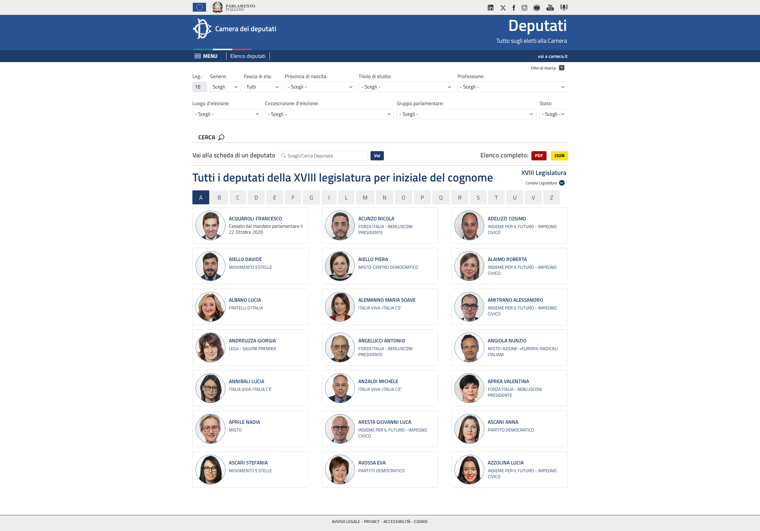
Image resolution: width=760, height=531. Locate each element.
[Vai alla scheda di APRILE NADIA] (210, 429)
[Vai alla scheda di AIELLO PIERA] (340, 266)
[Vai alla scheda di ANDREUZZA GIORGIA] (210, 347)
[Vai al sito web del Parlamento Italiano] (233, 6)
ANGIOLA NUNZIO (507, 340)
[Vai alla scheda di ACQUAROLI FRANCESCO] (210, 225)
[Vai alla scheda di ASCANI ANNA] (469, 429)
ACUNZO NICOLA (376, 218)
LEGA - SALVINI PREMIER (252, 348)
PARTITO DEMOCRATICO (511, 429)
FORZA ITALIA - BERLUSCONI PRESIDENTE (385, 229)
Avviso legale (346, 521)
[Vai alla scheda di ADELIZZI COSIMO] (469, 225)
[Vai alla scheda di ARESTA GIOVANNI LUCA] (340, 429)
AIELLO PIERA (373, 259)
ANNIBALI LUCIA (246, 381)
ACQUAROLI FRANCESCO (255, 218)
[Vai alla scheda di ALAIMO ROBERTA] (469, 266)
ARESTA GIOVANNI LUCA (384, 422)
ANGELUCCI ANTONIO (381, 340)
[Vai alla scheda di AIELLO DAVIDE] (210, 266)
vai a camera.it (553, 56)
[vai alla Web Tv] (536, 6)
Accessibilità (397, 521)
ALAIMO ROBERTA (507, 259)
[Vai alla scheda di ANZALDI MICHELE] (340, 388)
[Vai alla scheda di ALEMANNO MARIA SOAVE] (340, 307)
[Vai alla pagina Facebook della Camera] (513, 6)
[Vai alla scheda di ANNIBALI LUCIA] (210, 388)
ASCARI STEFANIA (248, 462)
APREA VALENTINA (508, 381)
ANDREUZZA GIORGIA (252, 340)
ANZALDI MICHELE (378, 381)
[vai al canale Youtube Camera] (550, 6)
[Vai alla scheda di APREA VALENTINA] (469, 388)
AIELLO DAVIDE (245, 259)
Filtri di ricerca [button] (546, 68)
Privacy (372, 521)
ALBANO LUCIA (245, 300)
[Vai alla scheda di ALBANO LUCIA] (210, 307)
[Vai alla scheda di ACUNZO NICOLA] (340, 225)
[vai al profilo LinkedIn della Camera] (492, 6)
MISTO (235, 429)
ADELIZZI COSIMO (507, 218)
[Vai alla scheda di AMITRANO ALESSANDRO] (469, 307)
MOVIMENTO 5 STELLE (250, 267)
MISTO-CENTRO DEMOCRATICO (388, 267)
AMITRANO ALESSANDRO (515, 300)
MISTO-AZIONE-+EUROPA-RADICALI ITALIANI (523, 351)
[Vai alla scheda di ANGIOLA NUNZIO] (469, 347)
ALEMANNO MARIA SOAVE (387, 300)
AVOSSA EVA (372, 462)
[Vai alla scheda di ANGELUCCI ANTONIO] (340, 347)
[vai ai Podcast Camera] (562, 6)
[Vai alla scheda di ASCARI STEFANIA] (210, 469)
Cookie (421, 521)
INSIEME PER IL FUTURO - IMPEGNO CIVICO (522, 229)
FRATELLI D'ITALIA (246, 307)
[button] (539, 155)
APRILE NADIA (244, 422)
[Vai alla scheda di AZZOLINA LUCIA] (469, 469)
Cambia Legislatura (541, 183)
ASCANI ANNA (503, 422)
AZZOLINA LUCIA (506, 462)
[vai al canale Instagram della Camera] (524, 6)
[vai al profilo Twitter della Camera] (503, 6)
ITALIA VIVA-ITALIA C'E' (380, 307)
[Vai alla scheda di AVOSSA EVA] (340, 469)
